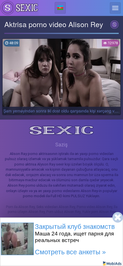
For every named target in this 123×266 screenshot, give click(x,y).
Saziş (61, 145)
